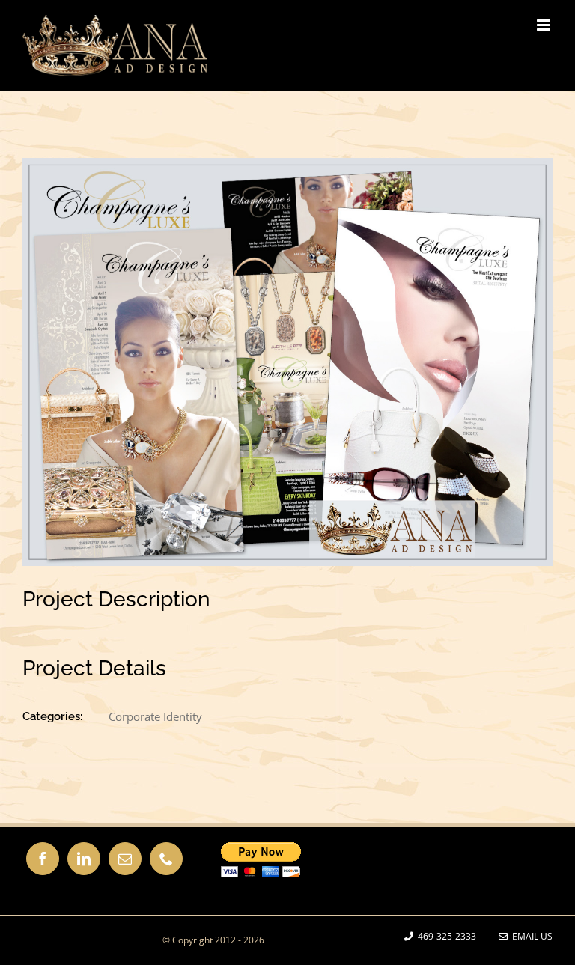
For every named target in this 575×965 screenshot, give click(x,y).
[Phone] (166, 858)
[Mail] (125, 858)
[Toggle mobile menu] (545, 25)
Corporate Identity (155, 716)
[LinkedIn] (83, 858)
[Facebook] (42, 858)
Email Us (530, 936)
